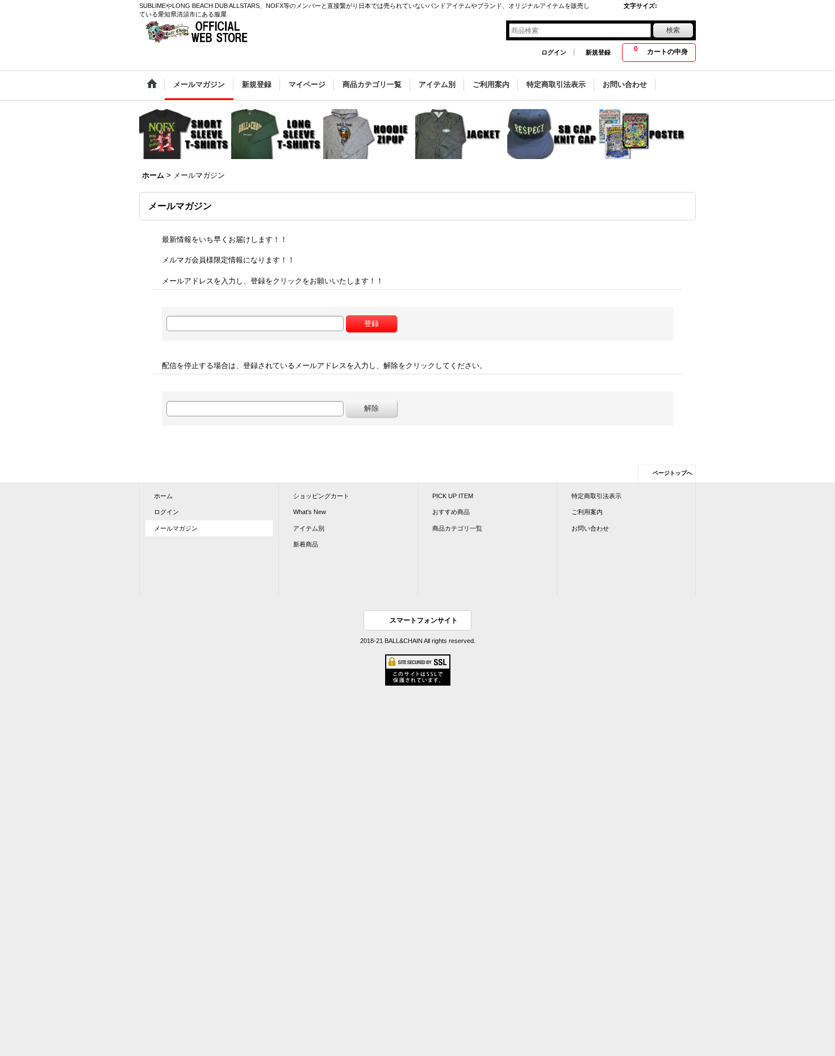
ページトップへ (672, 473)
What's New (309, 511)
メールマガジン (176, 528)
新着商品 (305, 544)
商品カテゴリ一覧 (457, 528)
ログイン (553, 52)
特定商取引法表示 (596, 495)
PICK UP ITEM (452, 495)
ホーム (163, 495)
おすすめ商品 (451, 511)
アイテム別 (308, 528)
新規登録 (598, 52)
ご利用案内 (587, 511)
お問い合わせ (590, 528)
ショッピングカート (321, 495)
